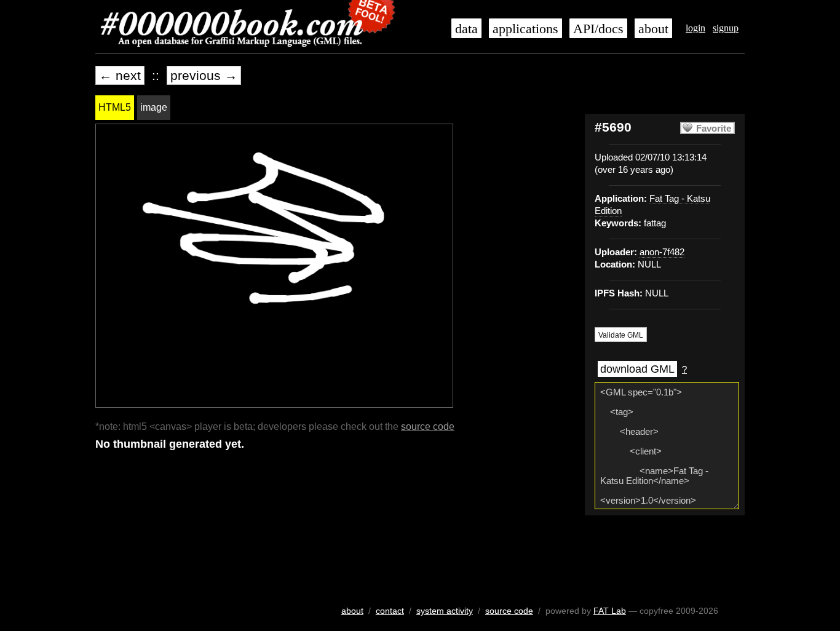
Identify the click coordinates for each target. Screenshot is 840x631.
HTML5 (114, 107)
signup (726, 28)
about (653, 29)
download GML (637, 369)
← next (120, 75)
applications (525, 29)
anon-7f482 (662, 252)
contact (390, 611)
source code (427, 426)
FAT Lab (609, 611)
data (466, 29)
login (695, 28)
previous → (203, 75)
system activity (444, 611)
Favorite (713, 128)
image (153, 107)
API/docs (598, 29)
